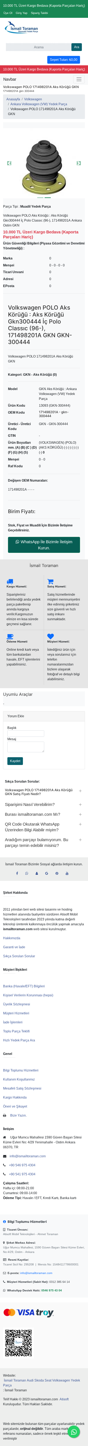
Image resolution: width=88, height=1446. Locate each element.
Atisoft (64, 1399)
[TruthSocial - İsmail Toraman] (38, 873)
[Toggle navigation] (79, 79)
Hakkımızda (11, 938)
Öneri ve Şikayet (15, 1106)
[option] (44, 163)
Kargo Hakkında (15, 1097)
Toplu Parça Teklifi (16, 1031)
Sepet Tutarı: (63, 59)
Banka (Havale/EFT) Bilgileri (24, 986)
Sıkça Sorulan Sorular (19, 956)
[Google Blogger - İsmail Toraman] (48, 873)
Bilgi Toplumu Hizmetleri (20, 1070)
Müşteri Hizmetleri (16, 1013)
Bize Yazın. (18, 1115)
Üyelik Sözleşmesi (16, 1004)
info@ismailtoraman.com (36, 1273)
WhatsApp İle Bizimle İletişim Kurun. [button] (46, 545)
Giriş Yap (21, 13)
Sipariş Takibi (39, 13)
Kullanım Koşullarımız (19, 1079)
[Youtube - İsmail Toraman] (68, 873)
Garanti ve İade (14, 947)
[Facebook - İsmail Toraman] (19, 873)
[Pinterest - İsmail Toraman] (58, 873)
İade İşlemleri (13, 1022)
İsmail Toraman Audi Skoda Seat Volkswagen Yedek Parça (41, 1383)
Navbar (9, 79)
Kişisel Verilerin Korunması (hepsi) (28, 995)
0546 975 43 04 (51, 1290)
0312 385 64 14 (59, 1282)
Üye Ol (7, 13)
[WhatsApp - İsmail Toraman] (28, 873)
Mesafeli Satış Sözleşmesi (22, 1088)
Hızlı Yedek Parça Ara (19, 1040)
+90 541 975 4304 (22, 1174)
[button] (44, 163)
